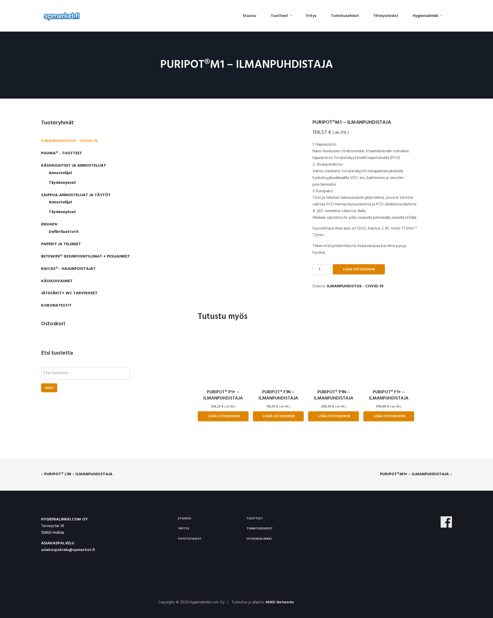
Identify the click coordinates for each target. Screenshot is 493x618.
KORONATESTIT (56, 305)
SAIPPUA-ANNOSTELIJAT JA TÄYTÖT (76, 195)
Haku (49, 388)
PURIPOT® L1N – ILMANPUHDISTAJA (78, 474)
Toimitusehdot (259, 528)
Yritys (183, 528)
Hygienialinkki (259, 538)
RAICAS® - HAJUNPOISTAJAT (68, 268)
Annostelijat (60, 173)
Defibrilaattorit (64, 232)
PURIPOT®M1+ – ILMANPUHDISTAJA (414, 474)
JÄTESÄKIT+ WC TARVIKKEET (69, 293)
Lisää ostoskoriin (359, 269)
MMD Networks (280, 602)
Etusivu (184, 518)
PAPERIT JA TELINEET (61, 244)
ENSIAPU (49, 224)
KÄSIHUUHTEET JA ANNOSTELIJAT (73, 165)
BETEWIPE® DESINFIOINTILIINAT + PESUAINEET (85, 256)
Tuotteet (254, 518)
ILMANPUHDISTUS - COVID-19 (355, 286)
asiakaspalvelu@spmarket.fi (68, 550)
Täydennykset (62, 182)
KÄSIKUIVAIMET (57, 281)
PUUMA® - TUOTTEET (61, 153)
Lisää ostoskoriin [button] (224, 416)
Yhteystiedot (190, 538)
